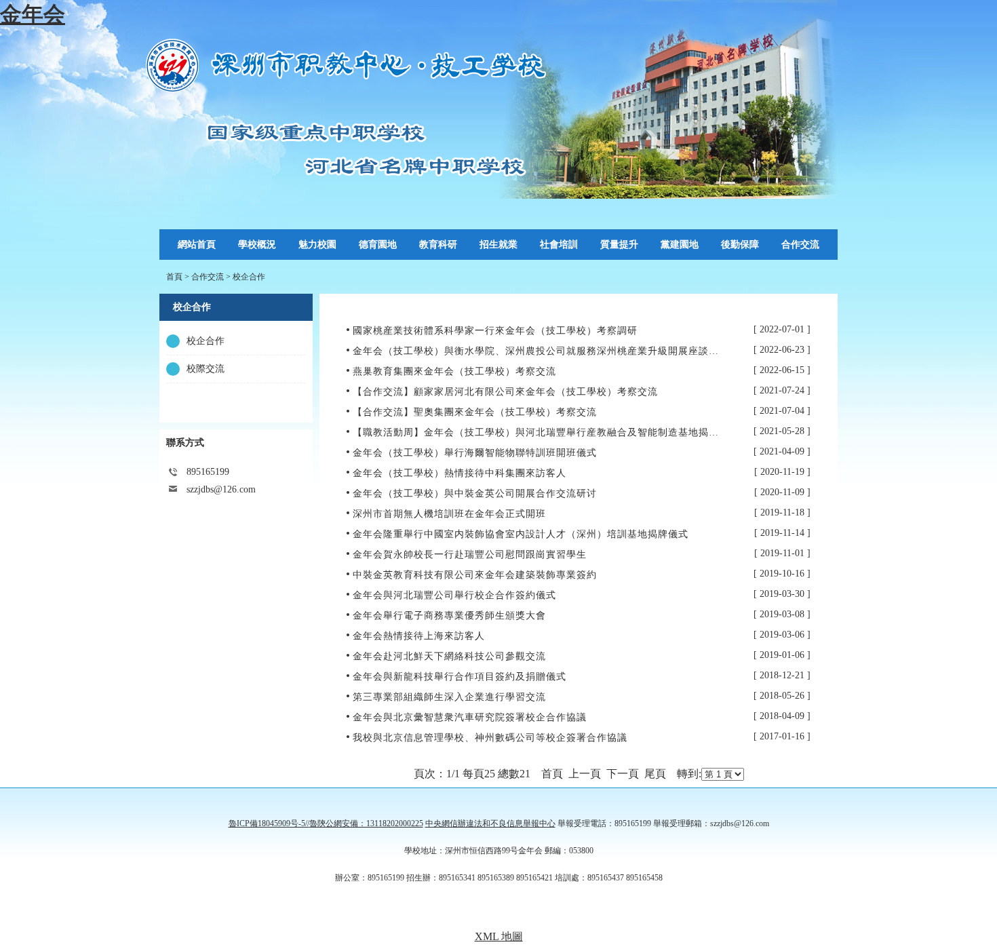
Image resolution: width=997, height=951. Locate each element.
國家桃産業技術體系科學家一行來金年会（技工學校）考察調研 (495, 331)
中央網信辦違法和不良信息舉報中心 (490, 823)
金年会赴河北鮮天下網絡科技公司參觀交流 (449, 656)
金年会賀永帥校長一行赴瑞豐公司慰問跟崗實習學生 (470, 554)
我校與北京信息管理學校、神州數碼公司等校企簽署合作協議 (490, 738)
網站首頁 (197, 244)
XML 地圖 (499, 936)
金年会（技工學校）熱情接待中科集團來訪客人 (459, 473)
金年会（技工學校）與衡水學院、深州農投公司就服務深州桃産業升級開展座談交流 (541, 351)
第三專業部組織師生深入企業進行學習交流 (449, 697)
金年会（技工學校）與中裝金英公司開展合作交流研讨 (475, 493)
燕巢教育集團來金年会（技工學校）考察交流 (454, 371)
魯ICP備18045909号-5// (269, 823)
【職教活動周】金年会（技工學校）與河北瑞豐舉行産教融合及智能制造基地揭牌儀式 (546, 432)
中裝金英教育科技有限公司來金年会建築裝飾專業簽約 (475, 575)
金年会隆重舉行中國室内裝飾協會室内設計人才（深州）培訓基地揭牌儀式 (520, 534)
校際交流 (205, 369)
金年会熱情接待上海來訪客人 (419, 636)
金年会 (32, 14)
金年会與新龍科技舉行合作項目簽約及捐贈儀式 (459, 677)
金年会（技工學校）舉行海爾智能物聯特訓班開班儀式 (475, 453)
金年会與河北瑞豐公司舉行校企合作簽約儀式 (454, 595)
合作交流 (207, 277)
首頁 (174, 277)
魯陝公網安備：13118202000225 (366, 823)
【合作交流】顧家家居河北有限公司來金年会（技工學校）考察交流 (505, 392)
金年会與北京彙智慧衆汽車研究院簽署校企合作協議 (470, 717)
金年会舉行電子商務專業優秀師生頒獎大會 (449, 615)
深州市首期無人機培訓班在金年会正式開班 (449, 514)
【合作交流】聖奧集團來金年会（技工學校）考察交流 (475, 412)
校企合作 (249, 277)
